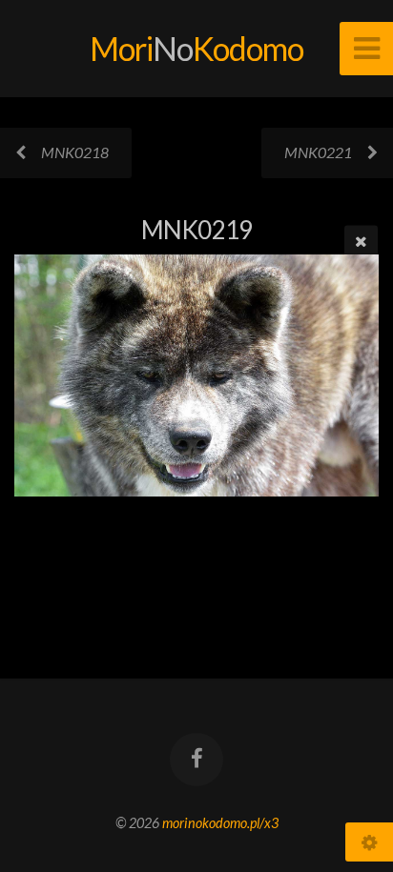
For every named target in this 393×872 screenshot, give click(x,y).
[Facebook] (196, 759)
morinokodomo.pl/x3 (220, 823)
